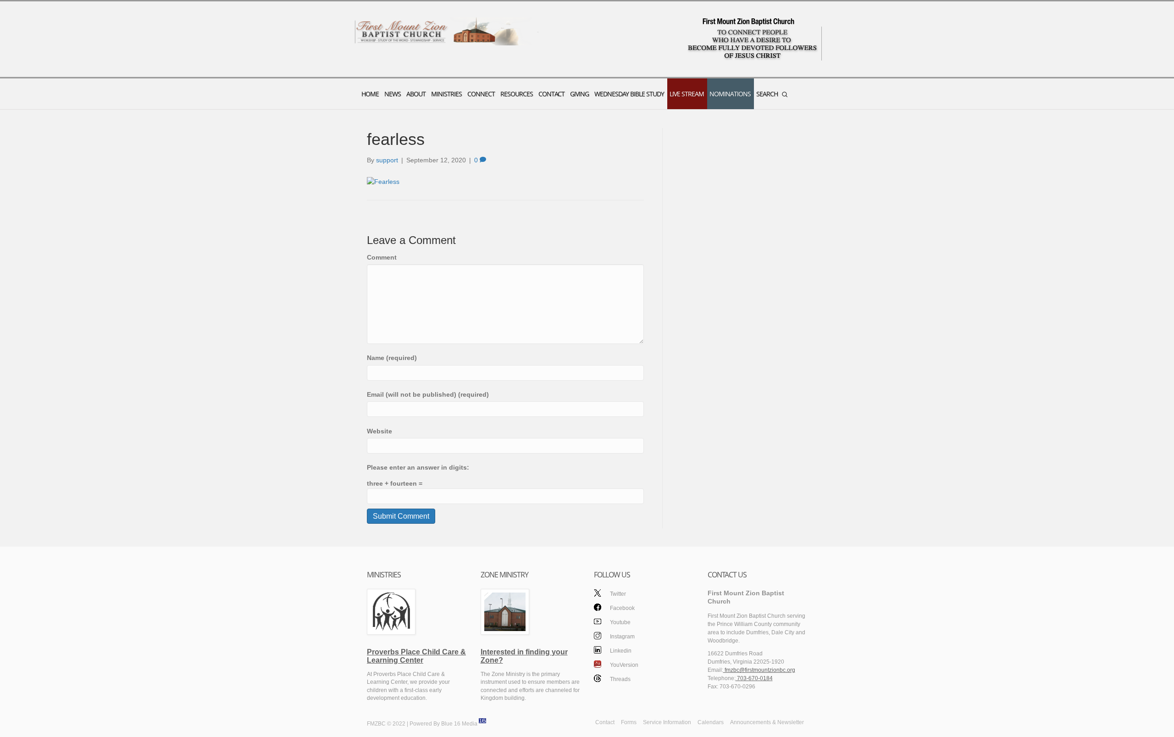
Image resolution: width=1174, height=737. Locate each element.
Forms (629, 722)
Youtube (620, 622)
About (416, 93)
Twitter (618, 594)
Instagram (622, 636)
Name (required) (392, 357)
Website (379, 431)
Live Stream (687, 93)
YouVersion (624, 665)
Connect (481, 93)
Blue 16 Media (459, 724)
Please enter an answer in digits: (418, 467)
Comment (382, 257)
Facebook (622, 608)
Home (370, 93)
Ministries (446, 93)
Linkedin (620, 651)
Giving (579, 93)
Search (767, 93)
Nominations (730, 93)
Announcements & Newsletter (767, 722)
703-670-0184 (754, 678)
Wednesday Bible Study (629, 93)
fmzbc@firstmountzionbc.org (759, 670)
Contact (551, 93)
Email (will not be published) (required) (428, 394)
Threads (620, 679)
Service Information (667, 722)
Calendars (711, 722)
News (392, 93)
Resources (516, 93)
